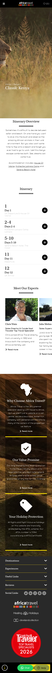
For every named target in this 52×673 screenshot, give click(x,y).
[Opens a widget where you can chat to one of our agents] (41, 668)
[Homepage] (26, 3)
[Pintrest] (39, 593)
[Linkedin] (30, 593)
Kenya (16, 84)
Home (8, 84)
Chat (27, 668)
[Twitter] (25, 593)
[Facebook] (34, 593)
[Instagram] (44, 593)
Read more (12, 349)
